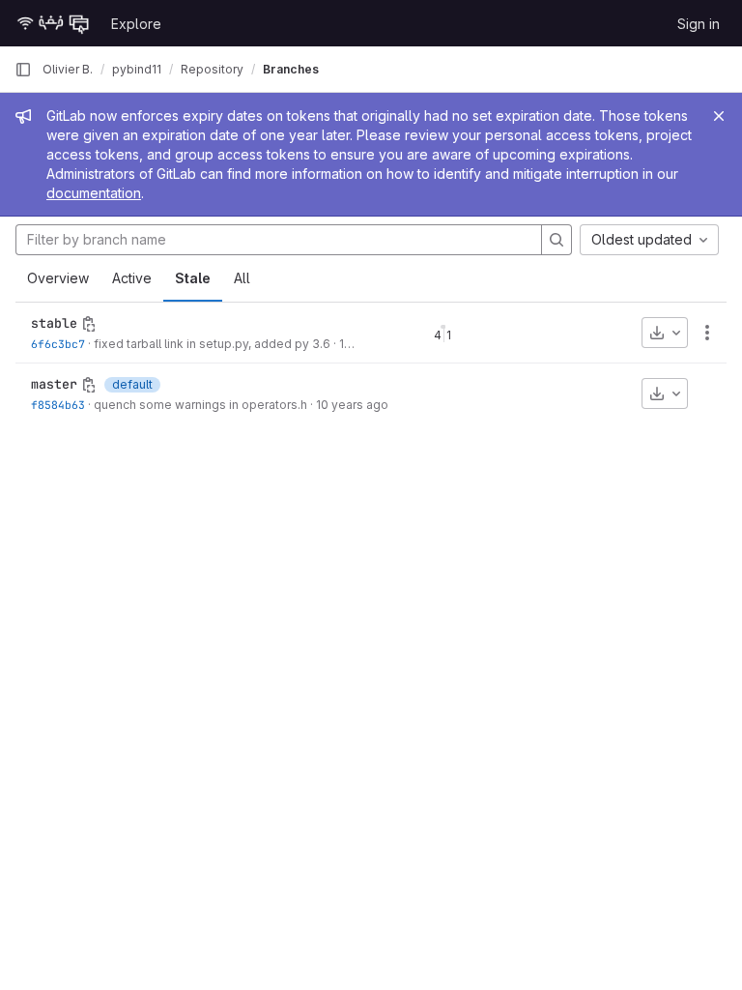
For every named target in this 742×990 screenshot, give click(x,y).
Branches (291, 69)
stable (54, 323)
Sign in (698, 23)
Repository (212, 69)
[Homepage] (53, 23)
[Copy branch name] (88, 323)
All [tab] (242, 278)
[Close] (718, 116)
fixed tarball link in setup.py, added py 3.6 (212, 343)
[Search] (556, 239)
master (54, 384)
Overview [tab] (58, 278)
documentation (93, 193)
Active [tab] (132, 278)
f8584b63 (58, 404)
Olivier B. (68, 69)
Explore (136, 23)
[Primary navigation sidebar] (23, 69)
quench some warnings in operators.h (200, 404)
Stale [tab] (193, 278)
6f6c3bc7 (58, 343)
